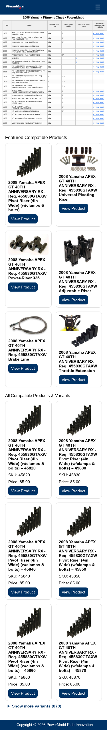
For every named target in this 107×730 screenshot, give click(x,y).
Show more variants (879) (36, 706)
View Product (23, 219)
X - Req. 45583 (98, 33)
